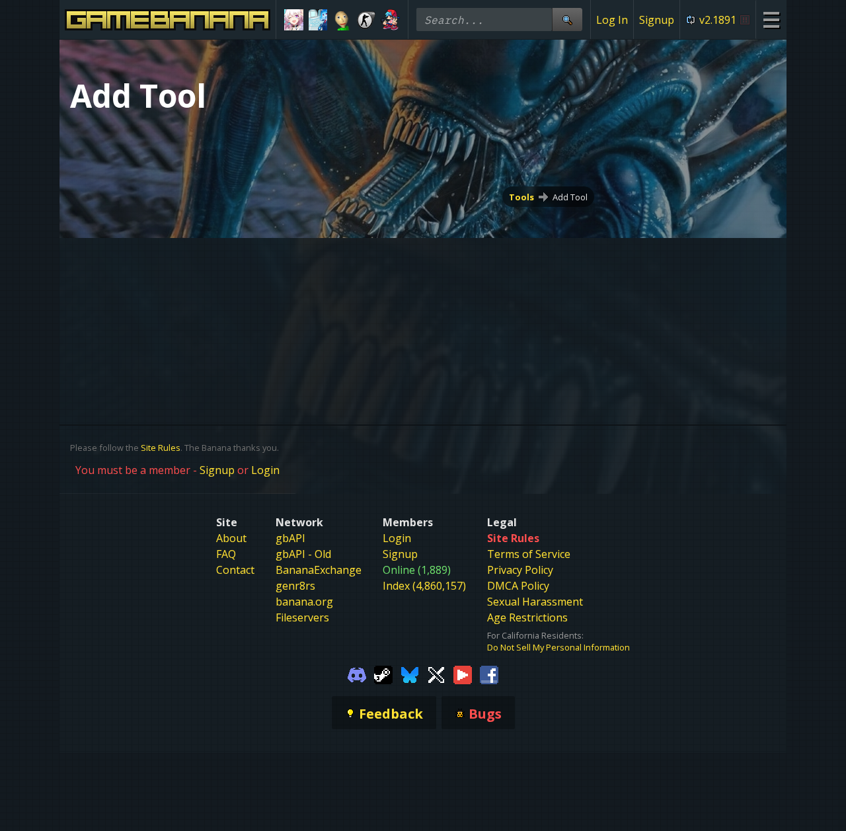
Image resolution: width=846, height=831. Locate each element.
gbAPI (290, 538)
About (231, 538)
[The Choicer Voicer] (318, 20)
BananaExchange (319, 570)
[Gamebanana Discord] (356, 674)
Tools (521, 197)
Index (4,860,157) (424, 585)
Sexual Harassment (535, 601)
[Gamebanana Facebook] (489, 674)
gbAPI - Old (303, 554)
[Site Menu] (771, 19)
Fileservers (302, 617)
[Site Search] (567, 19)
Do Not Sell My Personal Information (558, 647)
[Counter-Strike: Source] (366, 20)
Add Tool (570, 197)
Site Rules (160, 448)
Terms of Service (528, 554)
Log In (612, 20)
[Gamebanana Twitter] (436, 674)
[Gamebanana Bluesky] (409, 674)
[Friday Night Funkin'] (390, 20)
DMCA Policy (518, 585)
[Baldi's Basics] (342, 20)
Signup (656, 20)
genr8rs (295, 585)
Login (265, 470)
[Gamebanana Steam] (383, 674)
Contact (235, 570)
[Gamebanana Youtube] (462, 674)
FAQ (226, 554)
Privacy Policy (520, 570)
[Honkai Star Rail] (294, 20)
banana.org (304, 601)
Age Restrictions (527, 617)
